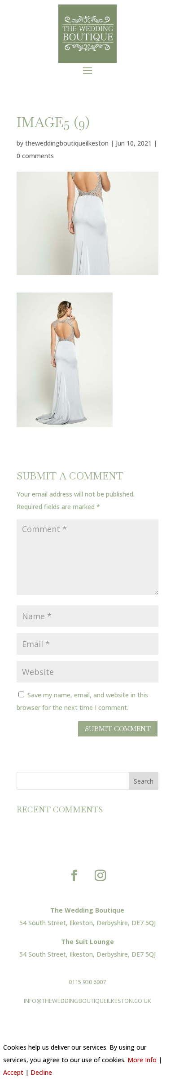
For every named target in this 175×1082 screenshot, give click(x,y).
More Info (142, 1059)
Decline (41, 1072)
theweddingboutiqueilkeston (67, 143)
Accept (13, 1072)
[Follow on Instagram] (100, 876)
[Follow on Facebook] (74, 876)
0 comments (35, 155)
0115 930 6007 (87, 982)
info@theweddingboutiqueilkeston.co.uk (87, 1001)
